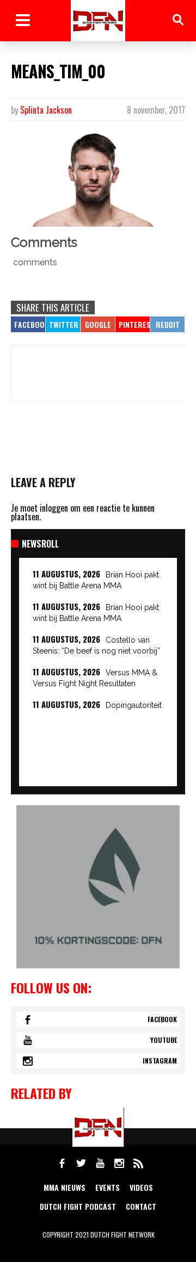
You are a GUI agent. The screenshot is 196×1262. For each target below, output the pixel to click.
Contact (141, 1206)
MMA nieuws (64, 1187)
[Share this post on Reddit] (167, 324)
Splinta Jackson (46, 109)
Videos (141, 1187)
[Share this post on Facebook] (28, 324)
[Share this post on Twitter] (63, 324)
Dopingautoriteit (134, 705)
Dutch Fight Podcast (78, 1206)
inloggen (54, 507)
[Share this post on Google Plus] (98, 324)
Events (107, 1187)
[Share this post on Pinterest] (132, 324)
